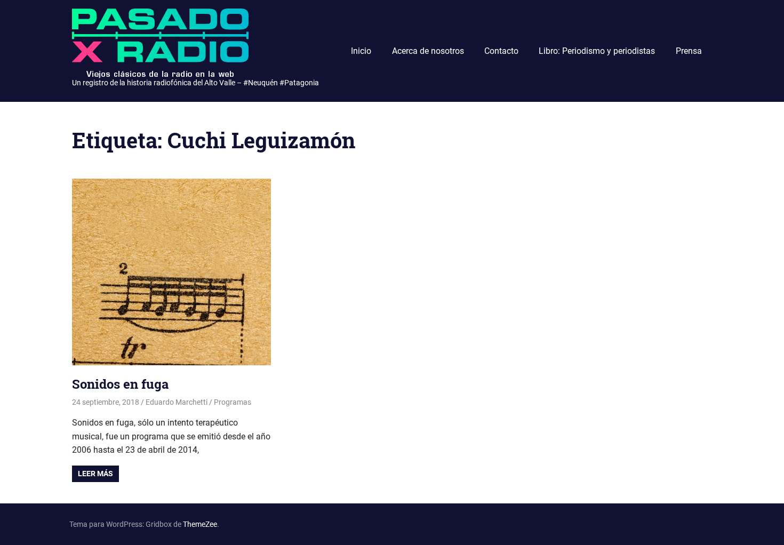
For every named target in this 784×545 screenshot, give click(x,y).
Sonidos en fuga (120, 383)
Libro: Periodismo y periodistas (597, 51)
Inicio (361, 51)
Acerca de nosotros (428, 51)
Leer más (95, 473)
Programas (232, 402)
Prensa (689, 51)
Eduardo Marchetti (176, 402)
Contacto (501, 51)
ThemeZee (200, 524)
